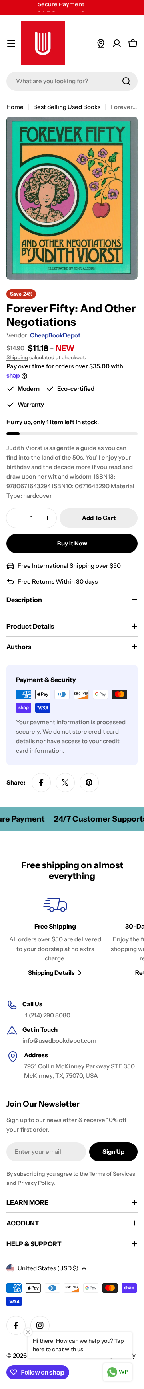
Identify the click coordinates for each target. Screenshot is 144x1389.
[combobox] (72, 81)
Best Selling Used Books (66, 107)
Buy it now (72, 543)
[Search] (126, 81)
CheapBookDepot (55, 335)
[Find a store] (101, 43)
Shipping (17, 357)
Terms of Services (112, 1173)
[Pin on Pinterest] (89, 782)
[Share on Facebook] (41, 782)
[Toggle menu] (11, 43)
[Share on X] (65, 782)
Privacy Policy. (36, 1182)
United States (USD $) (48, 1268)
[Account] (117, 43)
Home (15, 107)
